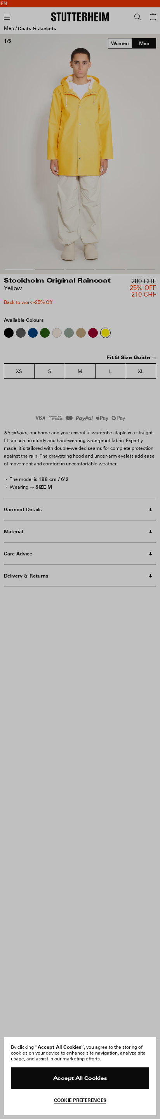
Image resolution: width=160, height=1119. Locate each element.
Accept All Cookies (80, 1078)
